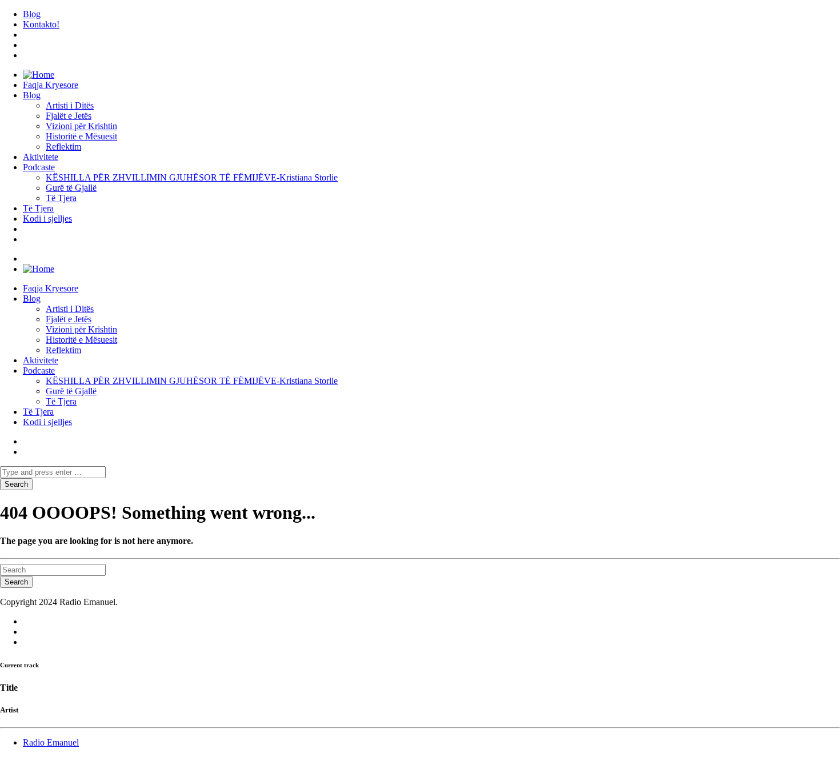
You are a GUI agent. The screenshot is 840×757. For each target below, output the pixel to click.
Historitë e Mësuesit (81, 136)
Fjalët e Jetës (68, 116)
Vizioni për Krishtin (81, 126)
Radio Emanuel (51, 742)
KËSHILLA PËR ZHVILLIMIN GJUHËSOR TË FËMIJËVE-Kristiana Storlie (192, 177)
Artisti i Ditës (70, 105)
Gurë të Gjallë (71, 188)
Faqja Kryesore (50, 85)
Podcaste (39, 167)
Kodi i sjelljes (47, 218)
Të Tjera (61, 198)
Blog (32, 14)
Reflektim (63, 146)
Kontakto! (41, 24)
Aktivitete (40, 157)
